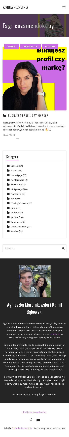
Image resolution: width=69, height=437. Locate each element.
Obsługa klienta (19, 203)
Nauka (14, 198)
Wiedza (14, 231)
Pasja (14, 208)
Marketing (16, 184)
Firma (14, 170)
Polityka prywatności (34, 412)
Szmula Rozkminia (15, 7)
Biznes (12, 46)
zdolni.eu (55, 334)
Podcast (15, 212)
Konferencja (17, 180)
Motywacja (17, 189)
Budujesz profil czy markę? (28, 115)
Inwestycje (30, 46)
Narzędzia (16, 194)
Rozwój (50, 46)
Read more (9, 134)
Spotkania (16, 222)
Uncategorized (18, 226)
